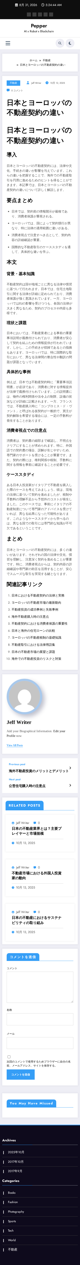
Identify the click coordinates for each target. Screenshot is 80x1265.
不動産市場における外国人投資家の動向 (37, 876)
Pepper (39, 25)
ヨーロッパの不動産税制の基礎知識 (36, 638)
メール (11, 1034)
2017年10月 (16, 1162)
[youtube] (51, 14)
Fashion (13, 1202)
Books (11, 1193)
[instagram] (46, 14)
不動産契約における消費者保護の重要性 (40, 623)
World (12, 1240)
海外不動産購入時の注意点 (30, 617)
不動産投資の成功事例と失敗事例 (35, 609)
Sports (12, 1221)
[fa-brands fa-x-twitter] (34, 14)
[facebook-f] (29, 14)
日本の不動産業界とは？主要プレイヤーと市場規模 (37, 831)
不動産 (13, 83)
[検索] (60, 43)
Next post (15, 779)
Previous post (17, 764)
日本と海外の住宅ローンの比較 (33, 631)
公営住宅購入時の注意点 (27, 786)
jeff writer (36, 83)
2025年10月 (16, 1152)
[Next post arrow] (70, 785)
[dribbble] (40, 14)
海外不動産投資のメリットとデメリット (39, 771)
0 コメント (17, 90)
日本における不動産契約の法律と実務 (38, 595)
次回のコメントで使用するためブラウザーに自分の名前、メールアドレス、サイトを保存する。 (39, 1064)
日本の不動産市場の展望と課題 (33, 652)
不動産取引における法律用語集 (33, 645)
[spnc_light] (70, 43)
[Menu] (8, 43)
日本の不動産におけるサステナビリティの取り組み (37, 920)
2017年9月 (15, 1171)
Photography (16, 1212)
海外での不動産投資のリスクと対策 (36, 659)
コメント (12, 968)
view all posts (15, 745)
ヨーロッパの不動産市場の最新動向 (36, 603)
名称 (9, 1010)
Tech (11, 1230)
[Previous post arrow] (70, 768)
